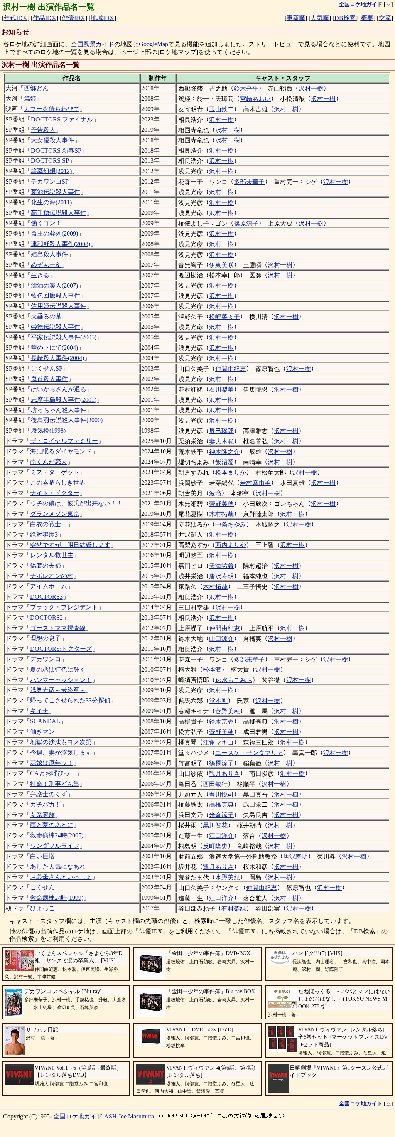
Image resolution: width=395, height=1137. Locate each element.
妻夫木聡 (221, 441)
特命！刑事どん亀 (54, 783)
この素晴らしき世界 (58, 482)
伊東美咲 (221, 265)
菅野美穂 (221, 503)
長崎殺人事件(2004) (57, 358)
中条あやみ (230, 524)
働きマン (42, 731)
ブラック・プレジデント (64, 607)
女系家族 (42, 815)
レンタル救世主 (51, 555)
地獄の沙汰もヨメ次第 (61, 742)
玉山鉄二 (221, 109)
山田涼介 (221, 638)
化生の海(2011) (51, 202)
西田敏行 (215, 784)
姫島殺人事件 (49, 254)
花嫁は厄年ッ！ (51, 763)
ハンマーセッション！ (61, 680)
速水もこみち (233, 680)
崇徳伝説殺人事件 (55, 326)
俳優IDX (73, 18)
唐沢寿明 (221, 576)
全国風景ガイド (92, 44)
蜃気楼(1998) (48, 430)
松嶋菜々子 (224, 316)
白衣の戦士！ (48, 524)
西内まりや (230, 545)
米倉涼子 (221, 815)
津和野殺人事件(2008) (60, 244)
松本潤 (212, 669)
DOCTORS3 (46, 596)
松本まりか (230, 472)
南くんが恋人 (48, 461)
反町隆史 (215, 846)
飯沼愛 (224, 462)
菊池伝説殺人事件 (55, 192)
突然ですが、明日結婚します (70, 545)
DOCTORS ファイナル (62, 119)
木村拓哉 (221, 514)
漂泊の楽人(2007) (54, 285)
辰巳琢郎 (221, 431)
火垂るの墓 (46, 316)
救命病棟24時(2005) (56, 835)
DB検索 (345, 18)
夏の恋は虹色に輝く (58, 669)
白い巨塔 (42, 856)
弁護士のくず (48, 794)
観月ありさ (224, 773)
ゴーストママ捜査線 (58, 628)
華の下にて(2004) (54, 347)
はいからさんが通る (58, 389)
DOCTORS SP (50, 160)
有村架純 (233, 908)
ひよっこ (42, 908)
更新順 (296, 18)
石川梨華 (221, 389)
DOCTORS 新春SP (56, 150)
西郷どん (36, 88)
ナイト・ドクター (54, 493)
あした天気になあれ (58, 866)
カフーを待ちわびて (51, 109)
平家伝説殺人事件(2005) (63, 337)
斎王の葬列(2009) (54, 233)
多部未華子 (249, 182)
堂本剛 (218, 700)
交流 (385, 18)
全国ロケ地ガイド (78, 1116)
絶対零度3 (44, 534)
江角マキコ (218, 742)
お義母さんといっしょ (61, 877)
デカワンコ (45, 659)
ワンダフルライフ (54, 845)
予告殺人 (43, 129)
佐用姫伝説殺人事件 (58, 306)
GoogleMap (153, 44)
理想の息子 (45, 638)
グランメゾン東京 (54, 513)
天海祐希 (221, 566)
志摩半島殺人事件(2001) (63, 399)
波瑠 (215, 493)
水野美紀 (227, 877)
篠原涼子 (246, 223)
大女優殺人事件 (52, 140)
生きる (40, 275)
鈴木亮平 (246, 88)
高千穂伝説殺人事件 (58, 212)
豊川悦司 (221, 794)
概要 (367, 18)
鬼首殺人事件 (49, 379)
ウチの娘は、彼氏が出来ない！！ (76, 503)
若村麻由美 (255, 483)
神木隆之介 (224, 451)
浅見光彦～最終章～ (58, 690)
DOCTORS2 (46, 617)
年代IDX (15, 18)
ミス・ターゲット (54, 472)
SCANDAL (45, 721)
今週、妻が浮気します (61, 752)
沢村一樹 (311, 88)
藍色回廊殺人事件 (55, 295)
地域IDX (102, 18)
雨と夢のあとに (51, 825)
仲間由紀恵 (230, 369)
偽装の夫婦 (45, 565)
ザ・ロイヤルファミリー (64, 441)
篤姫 (30, 98)
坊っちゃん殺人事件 (58, 410)
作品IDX (44, 18)
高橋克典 (221, 804)
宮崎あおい (255, 99)
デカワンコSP (50, 181)
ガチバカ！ (45, 804)
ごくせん (42, 887)
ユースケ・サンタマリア (249, 753)
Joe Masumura (136, 1116)
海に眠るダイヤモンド (61, 451)
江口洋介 (221, 835)
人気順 (320, 18)
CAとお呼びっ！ (53, 773)
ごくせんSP (46, 368)
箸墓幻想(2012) (51, 171)
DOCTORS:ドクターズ (61, 648)
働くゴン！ (46, 223)
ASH (110, 1116)
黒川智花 (215, 825)
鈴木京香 (221, 721)
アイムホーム (48, 586)
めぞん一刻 (46, 264)
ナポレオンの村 (51, 576)
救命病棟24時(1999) (56, 897)
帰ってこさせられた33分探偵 (70, 700)
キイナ (39, 710)
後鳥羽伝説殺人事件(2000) (67, 420)
